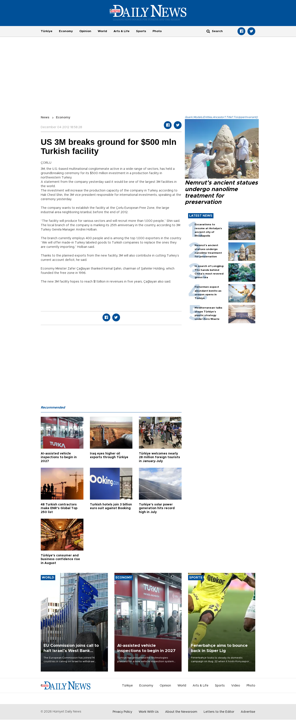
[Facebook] (241, 31)
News (45, 117)
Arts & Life (122, 31)
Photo (157, 31)
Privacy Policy (122, 711)
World (102, 31)
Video (235, 685)
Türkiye (46, 31)
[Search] (208, 31)
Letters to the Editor (219, 711)
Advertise (248, 711)
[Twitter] (251, 31)
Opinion (85, 31)
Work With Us (149, 711)
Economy (66, 31)
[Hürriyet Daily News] (148, 12)
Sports (141, 31)
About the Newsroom (181, 711)
